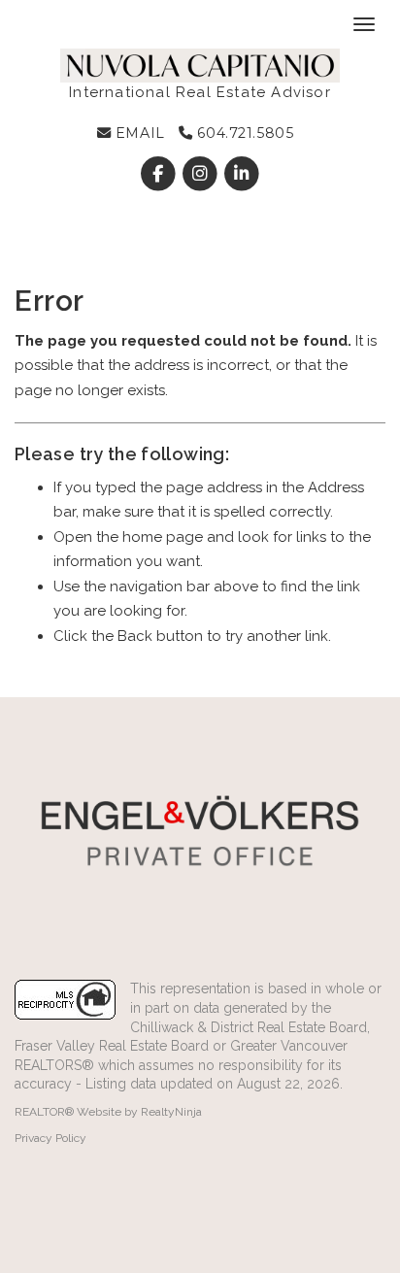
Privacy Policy (50, 1138)
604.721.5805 (243, 133)
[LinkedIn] (242, 174)
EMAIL (137, 133)
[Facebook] (160, 174)
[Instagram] (201, 174)
